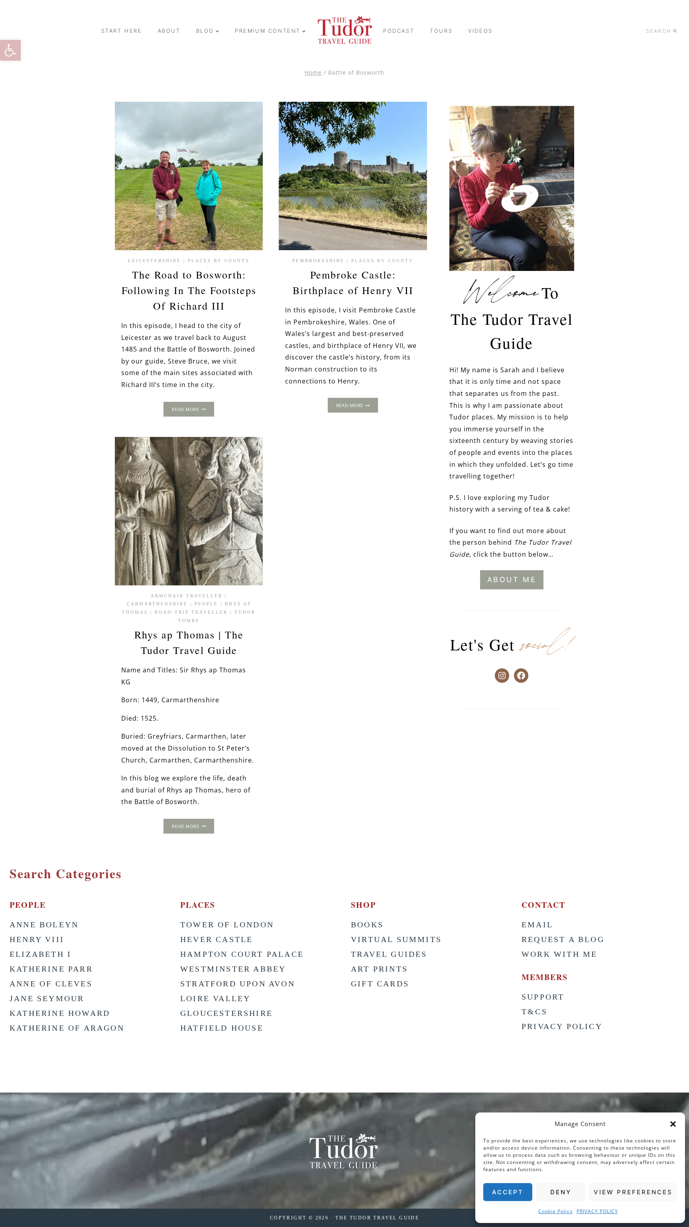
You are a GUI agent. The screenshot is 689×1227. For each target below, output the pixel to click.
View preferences (633, 1192)
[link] (10, 50)
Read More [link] (193, 410)
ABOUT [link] (169, 31)
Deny (560, 1192)
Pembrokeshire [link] (318, 260)
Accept (508, 1192)
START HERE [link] (121, 31)
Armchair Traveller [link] (186, 595)
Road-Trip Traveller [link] (191, 612)
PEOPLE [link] (206, 603)
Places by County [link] (219, 260)
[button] (673, 1124)
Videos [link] (480, 31)
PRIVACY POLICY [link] (597, 1211)
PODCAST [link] (398, 31)
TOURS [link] (441, 31)
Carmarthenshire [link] (157, 603)
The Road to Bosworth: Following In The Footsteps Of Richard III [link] (189, 290)
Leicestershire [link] (154, 260)
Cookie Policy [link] (555, 1211)
